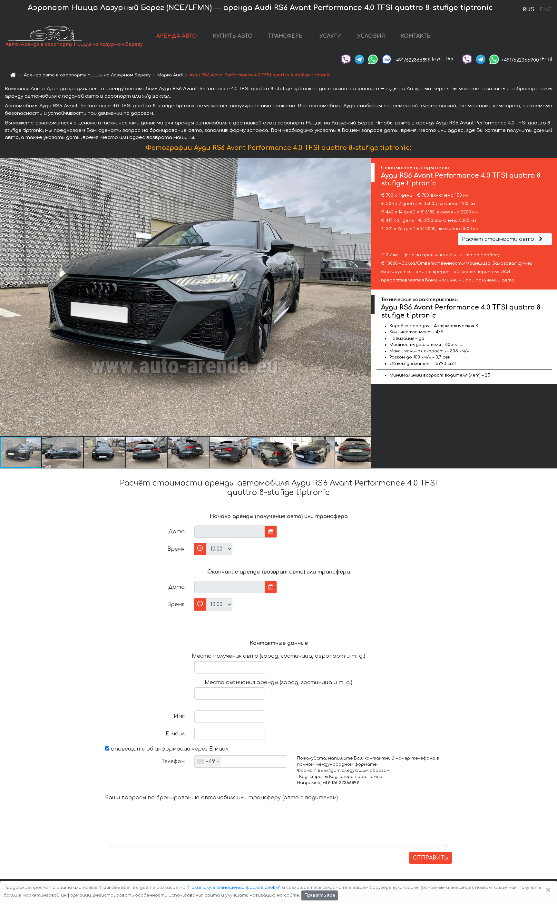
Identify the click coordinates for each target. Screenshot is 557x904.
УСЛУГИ (330, 36)
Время (175, 549)
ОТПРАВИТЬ (430, 858)
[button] (63, 452)
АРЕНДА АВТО (176, 36)
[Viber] (346, 58)
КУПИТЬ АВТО (232, 36)
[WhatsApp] (373, 58)
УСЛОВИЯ (371, 36)
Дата (176, 532)
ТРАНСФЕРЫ (286, 36)
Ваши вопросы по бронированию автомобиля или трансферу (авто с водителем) (221, 798)
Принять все (319, 895)
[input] (229, 532)
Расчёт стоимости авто (499, 239)
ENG (545, 10)
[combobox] (208, 761)
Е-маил (175, 734)
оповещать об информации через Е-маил (168, 749)
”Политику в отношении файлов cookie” (234, 887)
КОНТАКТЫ (416, 36)
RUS (528, 10)
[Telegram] (359, 58)
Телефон (173, 761)
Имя (179, 716)
